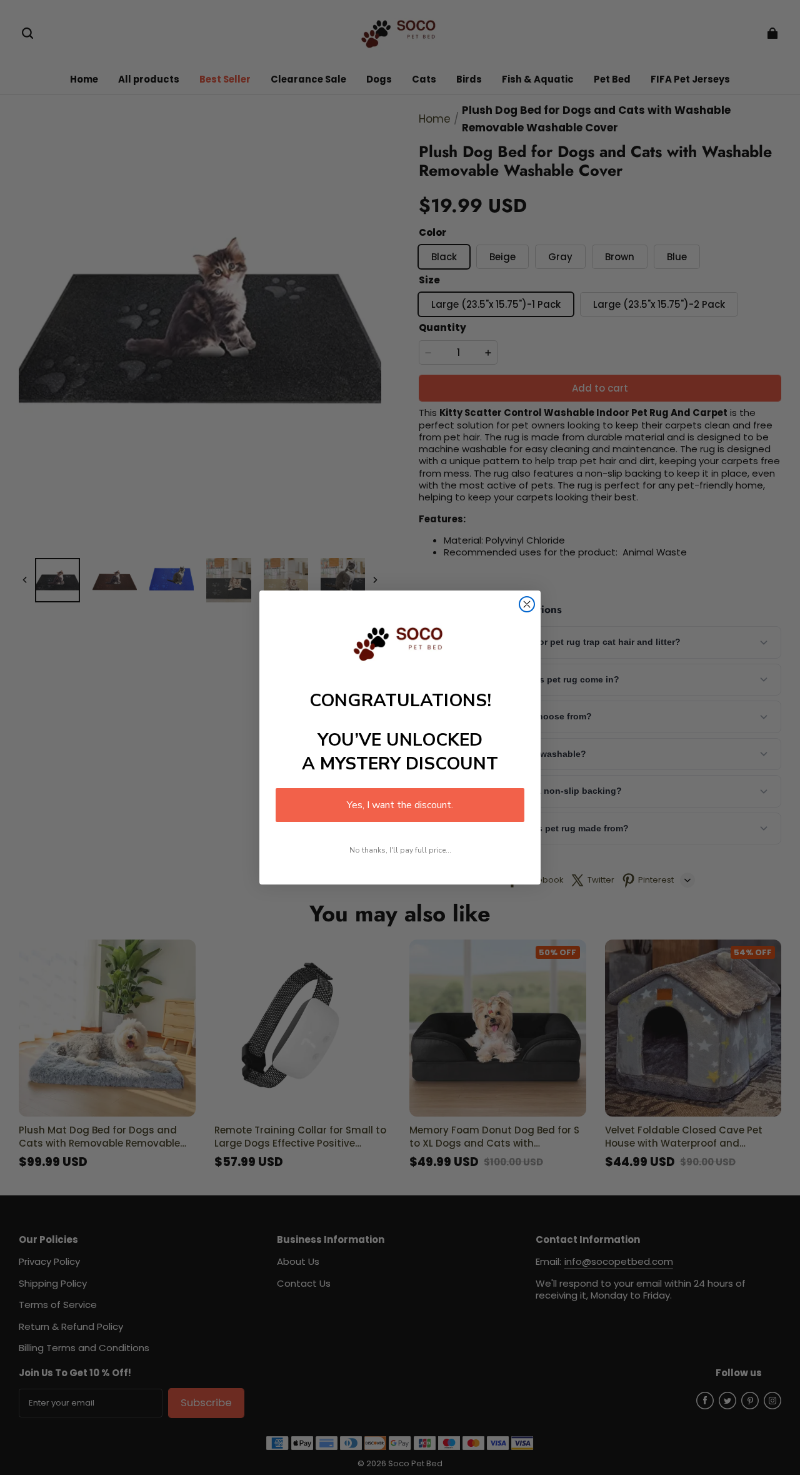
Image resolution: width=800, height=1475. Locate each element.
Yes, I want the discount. (400, 805)
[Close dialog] (526, 604)
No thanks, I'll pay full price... (400, 850)
